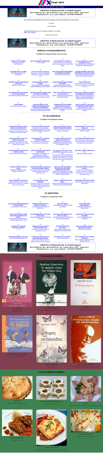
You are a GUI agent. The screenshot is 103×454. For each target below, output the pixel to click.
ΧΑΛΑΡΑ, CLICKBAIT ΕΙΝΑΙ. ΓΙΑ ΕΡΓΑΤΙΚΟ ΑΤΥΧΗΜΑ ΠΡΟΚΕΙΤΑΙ (62, 95)
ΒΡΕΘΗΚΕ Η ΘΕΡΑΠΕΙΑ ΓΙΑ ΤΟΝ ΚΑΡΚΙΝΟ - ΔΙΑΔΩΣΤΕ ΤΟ (18, 169)
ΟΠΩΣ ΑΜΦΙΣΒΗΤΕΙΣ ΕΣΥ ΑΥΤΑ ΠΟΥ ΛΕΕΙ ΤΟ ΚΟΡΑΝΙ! (40, 216)
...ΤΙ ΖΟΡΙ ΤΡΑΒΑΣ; (40, 61)
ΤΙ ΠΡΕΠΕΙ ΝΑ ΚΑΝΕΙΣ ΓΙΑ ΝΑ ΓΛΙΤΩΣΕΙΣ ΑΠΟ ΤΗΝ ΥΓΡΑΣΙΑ (85, 128)
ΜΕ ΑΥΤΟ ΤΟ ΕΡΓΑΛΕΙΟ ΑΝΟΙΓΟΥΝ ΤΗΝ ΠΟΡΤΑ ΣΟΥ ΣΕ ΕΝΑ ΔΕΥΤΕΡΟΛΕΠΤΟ (63, 182)
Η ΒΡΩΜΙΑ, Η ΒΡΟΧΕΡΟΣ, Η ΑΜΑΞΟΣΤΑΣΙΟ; (85, 206)
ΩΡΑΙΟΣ (33, 32)
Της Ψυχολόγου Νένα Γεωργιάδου (18, 105)
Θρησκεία (52, 7)
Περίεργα (61, 7)
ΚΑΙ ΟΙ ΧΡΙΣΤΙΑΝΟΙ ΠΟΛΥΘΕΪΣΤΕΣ (18, 237)
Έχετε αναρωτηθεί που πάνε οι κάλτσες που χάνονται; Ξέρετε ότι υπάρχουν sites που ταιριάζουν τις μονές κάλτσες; (85, 140)
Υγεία (57, 7)
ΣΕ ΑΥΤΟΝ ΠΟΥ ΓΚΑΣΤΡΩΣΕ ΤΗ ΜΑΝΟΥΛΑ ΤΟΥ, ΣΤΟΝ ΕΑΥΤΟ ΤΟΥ (62, 228)
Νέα (40, 7)
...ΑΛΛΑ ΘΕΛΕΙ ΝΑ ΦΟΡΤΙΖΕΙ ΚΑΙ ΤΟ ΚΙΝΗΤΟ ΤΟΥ (40, 206)
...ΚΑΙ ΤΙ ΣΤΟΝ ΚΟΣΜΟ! (62, 237)
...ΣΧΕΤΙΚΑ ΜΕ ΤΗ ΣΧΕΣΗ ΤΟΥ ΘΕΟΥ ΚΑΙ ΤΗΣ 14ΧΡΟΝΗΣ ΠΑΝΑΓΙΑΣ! (62, 216)
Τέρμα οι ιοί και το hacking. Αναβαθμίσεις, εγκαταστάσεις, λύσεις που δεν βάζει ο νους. (40, 74)
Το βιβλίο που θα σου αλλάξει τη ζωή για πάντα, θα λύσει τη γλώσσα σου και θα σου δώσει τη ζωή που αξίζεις (18, 182)
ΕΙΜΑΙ (25, 32)
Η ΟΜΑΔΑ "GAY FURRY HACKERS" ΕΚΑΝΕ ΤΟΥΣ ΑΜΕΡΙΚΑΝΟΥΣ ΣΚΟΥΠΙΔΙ (63, 84)
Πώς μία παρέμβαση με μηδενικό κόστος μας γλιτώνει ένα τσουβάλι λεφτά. (40, 140)
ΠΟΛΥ (29, 32)
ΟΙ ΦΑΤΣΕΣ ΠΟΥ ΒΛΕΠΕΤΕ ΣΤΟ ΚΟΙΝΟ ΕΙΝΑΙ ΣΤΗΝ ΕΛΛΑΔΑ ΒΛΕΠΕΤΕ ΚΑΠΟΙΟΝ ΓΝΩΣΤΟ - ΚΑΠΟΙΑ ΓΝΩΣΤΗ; (62, 170)
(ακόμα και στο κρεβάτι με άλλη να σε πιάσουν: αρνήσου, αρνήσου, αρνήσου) (40, 239)
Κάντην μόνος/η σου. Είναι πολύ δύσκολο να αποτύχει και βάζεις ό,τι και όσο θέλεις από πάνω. (85, 84)
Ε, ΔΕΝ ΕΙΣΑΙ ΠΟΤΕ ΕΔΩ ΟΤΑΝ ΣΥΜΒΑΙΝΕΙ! (85, 216)
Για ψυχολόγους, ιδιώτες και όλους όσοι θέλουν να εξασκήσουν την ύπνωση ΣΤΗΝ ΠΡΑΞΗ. (62, 63)
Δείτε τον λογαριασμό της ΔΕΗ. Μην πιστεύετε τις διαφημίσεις (62, 128)
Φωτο (43, 7)
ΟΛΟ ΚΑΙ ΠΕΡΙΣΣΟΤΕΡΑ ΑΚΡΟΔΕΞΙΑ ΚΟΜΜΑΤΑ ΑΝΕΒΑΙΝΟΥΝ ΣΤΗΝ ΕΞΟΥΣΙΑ (40, 84)
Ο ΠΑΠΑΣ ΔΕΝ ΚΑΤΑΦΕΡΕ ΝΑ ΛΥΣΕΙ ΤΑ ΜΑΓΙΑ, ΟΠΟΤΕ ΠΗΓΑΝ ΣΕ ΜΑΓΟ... (85, 74)
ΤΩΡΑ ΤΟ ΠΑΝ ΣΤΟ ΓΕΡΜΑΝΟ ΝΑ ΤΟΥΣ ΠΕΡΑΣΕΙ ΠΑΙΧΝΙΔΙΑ (84, 239)
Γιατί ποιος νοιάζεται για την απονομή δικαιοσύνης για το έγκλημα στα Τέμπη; (40, 95)
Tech (47, 7)
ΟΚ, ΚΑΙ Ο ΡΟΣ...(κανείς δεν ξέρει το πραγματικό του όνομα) (40, 228)
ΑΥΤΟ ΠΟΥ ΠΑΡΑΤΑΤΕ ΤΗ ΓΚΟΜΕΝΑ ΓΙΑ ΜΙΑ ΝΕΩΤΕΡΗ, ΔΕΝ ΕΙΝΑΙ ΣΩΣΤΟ (85, 63)
